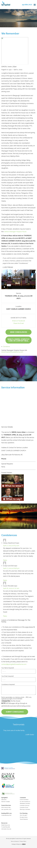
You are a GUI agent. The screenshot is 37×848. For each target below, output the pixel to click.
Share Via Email (18, 323)
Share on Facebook (18, 321)
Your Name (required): (7, 668)
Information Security (6, 829)
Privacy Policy (23, 841)
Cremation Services (24, 805)
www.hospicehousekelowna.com (12, 352)
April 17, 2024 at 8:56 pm (11, 568)
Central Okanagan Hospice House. (15, 231)
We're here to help (5, 807)
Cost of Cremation (24, 799)
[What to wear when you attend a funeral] (18, 481)
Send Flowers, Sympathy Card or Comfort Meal (18, 340)
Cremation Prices (24, 807)
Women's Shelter (5, 801)
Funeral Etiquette (5, 827)
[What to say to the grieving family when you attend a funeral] (18, 494)
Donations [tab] (6, 346)
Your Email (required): (7, 676)
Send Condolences (18, 332)
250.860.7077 (27, 5)
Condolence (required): (8, 684)
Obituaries (3, 799)
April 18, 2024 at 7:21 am (11, 588)
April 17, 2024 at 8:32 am (11, 545)
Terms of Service (15, 841)
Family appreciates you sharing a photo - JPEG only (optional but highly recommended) (16, 698)
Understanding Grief (6, 815)
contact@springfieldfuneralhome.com (13, 664)
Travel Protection (24, 819)
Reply (5, 560)
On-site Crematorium (25, 801)
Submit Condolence (15, 712)
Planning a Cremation (25, 809)
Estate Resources (5, 825)
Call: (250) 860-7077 (6, 809)
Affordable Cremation (25, 803)
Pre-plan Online (23, 817)
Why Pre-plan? (23, 815)
